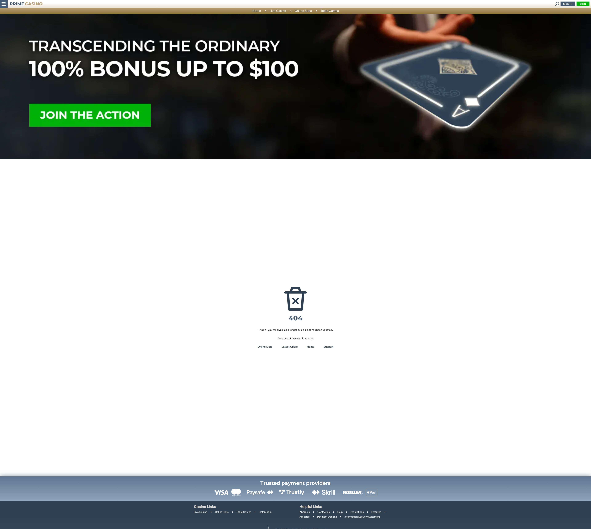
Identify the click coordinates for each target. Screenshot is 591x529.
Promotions (357, 511)
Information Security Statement (362, 516)
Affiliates (305, 516)
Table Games (329, 11)
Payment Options (327, 516)
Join (583, 3)
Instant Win (265, 511)
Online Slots (303, 11)
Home (256, 11)
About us (305, 511)
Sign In (567, 3)
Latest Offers (290, 346)
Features (376, 511)
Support (328, 346)
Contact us (323, 511)
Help (340, 511)
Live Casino (277, 11)
